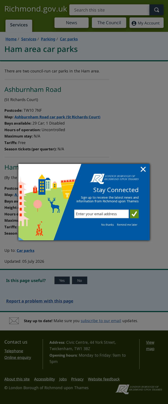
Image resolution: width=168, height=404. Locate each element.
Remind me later (127, 225)
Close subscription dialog (143, 170)
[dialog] (84, 202)
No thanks (107, 225)
